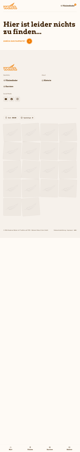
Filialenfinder (69, 5)
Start (10, 449)
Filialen (30, 449)
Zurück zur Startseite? (14, 41)
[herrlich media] (75, 230)
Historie (69, 449)
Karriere (50, 449)
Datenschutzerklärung (60, 230)
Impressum (70, 230)
